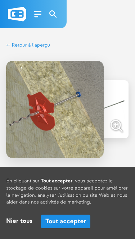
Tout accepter (65, 221)
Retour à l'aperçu (30, 45)
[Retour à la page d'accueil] (17, 14)
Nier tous (19, 221)
